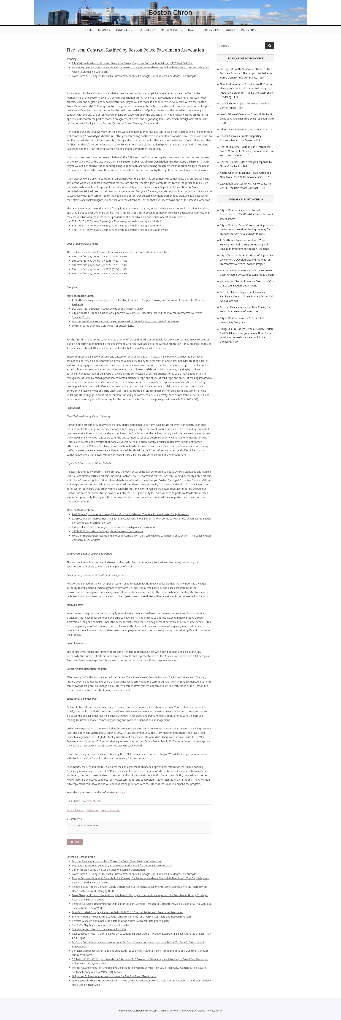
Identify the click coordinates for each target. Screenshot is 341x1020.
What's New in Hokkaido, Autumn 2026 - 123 (246, 129)
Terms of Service (168, 1010)
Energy (230, 29)
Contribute (185, 1010)
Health (192, 29)
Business (104, 29)
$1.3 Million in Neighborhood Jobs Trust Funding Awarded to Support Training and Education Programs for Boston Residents (244, 244)
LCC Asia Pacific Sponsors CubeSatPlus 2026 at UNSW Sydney (108, 308)
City (99, 801)
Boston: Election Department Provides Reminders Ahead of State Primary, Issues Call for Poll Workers (247, 296)
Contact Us (199, 1010)
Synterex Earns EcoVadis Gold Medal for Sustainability (103, 325)
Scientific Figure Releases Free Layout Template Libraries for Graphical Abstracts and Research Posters (131, 916)
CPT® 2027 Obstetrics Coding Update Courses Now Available (107, 531)
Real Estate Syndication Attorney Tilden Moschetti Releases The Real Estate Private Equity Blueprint (130, 514)
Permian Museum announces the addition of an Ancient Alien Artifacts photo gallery (120, 920)
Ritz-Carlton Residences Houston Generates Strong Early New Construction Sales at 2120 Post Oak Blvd (132, 63)
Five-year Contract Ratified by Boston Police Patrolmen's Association (135, 50)
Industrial (248, 29)
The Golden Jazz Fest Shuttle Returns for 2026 (99, 929)
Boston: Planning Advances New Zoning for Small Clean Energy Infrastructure (117, 861)
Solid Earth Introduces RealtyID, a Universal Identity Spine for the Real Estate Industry (122, 865)
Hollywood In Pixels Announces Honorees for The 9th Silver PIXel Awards (114, 976)
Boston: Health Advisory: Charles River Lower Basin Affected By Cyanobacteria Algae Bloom (125, 321)
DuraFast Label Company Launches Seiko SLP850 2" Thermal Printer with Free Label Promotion (127, 912)
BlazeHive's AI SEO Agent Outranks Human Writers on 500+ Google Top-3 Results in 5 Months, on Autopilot (134, 76)
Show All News (75, 810)
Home (88, 29)
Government (88, 801)
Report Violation (110, 810)
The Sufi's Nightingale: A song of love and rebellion (101, 925)
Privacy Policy (214, 1010)
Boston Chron (170, 12)
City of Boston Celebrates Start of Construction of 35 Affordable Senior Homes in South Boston (247, 214)
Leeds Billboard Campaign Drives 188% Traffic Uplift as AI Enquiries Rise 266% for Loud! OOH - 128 (247, 119)
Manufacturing (171, 29)
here (122, 792)
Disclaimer (92, 810)
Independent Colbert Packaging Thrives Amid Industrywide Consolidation (114, 527)
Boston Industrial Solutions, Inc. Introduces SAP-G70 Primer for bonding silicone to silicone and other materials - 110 (247, 151)
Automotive (212, 29)
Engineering (124, 29)
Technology (146, 29)
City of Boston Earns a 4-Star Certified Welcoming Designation (108, 869)
